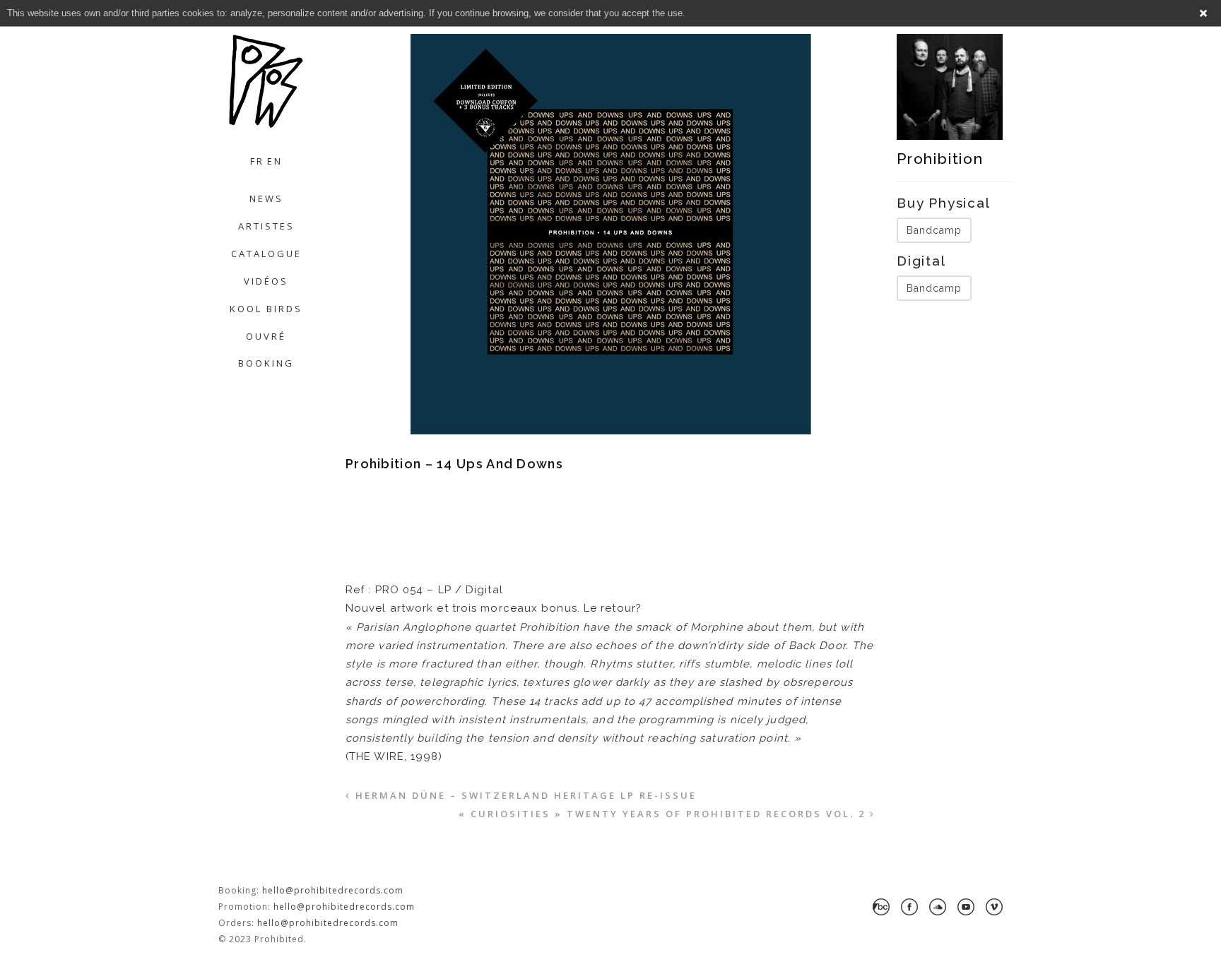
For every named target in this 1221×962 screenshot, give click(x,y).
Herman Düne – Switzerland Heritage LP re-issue (526, 795)
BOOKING (266, 363)
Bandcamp (934, 230)
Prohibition (940, 158)
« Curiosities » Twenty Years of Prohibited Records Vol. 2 (662, 813)
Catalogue (266, 253)
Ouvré (266, 336)
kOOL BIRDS (266, 308)
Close (1203, 13)
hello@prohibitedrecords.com (332, 890)
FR (257, 161)
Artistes (266, 226)
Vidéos (266, 281)
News (266, 198)
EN (275, 161)
